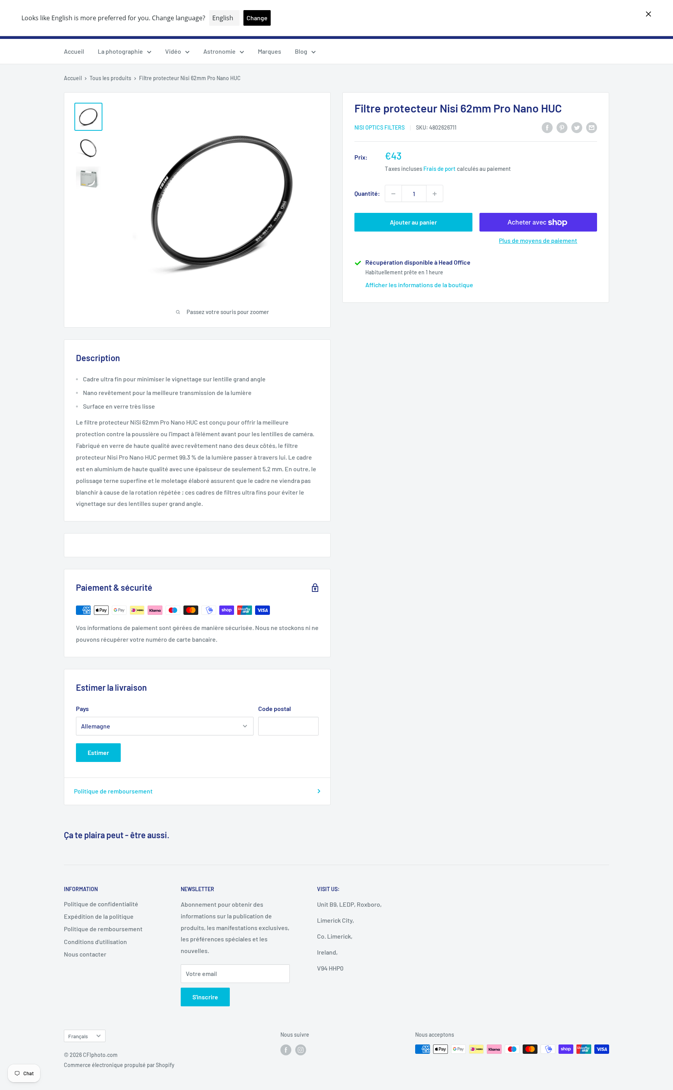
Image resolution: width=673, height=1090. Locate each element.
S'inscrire (205, 996)
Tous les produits (110, 78)
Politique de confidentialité (101, 903)
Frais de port (439, 168)
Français (78, 1036)
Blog (301, 51)
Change (257, 17)
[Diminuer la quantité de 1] (393, 194)
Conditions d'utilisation (95, 941)
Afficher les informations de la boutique (419, 285)
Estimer (98, 752)
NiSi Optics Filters (379, 128)
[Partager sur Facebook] (547, 127)
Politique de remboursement (113, 791)
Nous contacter (85, 954)
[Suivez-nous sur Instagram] (300, 1049)
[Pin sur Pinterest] (562, 127)
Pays (82, 708)
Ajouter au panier (413, 222)
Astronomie (219, 51)
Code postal (274, 708)
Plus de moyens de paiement (538, 240)
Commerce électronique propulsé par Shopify (119, 1065)
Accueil (74, 51)
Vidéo (173, 51)
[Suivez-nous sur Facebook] (285, 1049)
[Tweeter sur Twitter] (576, 127)
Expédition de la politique (99, 916)
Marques (269, 51)
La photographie (120, 51)
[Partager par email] (591, 127)
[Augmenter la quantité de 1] (434, 194)
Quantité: (367, 193)
